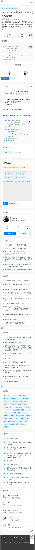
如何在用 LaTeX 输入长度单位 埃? (15, 343)
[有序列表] (9, 177)
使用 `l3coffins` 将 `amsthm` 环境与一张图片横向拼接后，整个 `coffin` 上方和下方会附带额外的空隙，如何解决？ (18, 348)
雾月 (9, 525)
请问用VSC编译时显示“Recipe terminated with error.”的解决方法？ (17, 366)
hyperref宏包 (11, 421)
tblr (16, 418)
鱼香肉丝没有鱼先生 (14, 510)
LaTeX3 (19, 396)
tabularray (6, 399)
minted (10, 413)
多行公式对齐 (6, 8)
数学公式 (6, 404)
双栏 (17, 424)
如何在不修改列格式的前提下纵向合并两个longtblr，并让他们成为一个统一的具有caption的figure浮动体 (19, 455)
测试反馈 (7, 359)
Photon (13, 218)
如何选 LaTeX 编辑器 (11, 319)
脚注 (24, 404)
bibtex (12, 415)
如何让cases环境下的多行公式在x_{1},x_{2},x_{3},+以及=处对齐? (15, 253)
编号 (5, 413)
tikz (5, 396)
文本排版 (13, 404)
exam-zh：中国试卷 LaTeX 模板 (14, 303)
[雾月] (5, 526)
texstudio (25, 399)
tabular (12, 418)
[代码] (13, 177)
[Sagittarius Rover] (5, 496)
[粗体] (5, 173)
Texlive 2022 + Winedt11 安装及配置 (16, 289)
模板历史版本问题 (12, 439)
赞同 (6, 152)
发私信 (25, 233)
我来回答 (12, 78)
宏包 (19, 413)
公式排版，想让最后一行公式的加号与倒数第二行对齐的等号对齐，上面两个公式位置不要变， (18, 259)
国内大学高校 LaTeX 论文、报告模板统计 (17, 281)
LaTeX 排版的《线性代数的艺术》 (15, 323)
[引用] (16, 177)
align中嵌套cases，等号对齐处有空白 (16, 245)
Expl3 (20, 407)
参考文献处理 (20, 415)
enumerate (7, 410)
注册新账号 (12, 203)
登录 (5, 203)
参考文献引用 (15, 410)
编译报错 (15, 401)
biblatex (22, 424)
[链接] (16, 173)
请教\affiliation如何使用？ (13, 381)
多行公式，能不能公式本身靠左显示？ (16, 248)
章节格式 (6, 415)
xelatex (25, 413)
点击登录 (22, 167)
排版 (24, 396)
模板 (21, 401)
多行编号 (14, 8)
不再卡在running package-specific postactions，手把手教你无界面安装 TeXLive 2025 (18, 309)
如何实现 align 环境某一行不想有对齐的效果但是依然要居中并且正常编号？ (18, 265)
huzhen (10, 518)
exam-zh (28, 410)
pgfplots (6, 424)
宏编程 (12, 424)
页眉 (5, 401)
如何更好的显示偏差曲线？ (15, 473)
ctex (9, 401)
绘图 (11, 407)
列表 (27, 418)
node (5, 421)
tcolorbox (13, 399)
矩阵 (26, 421)
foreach (6, 418)
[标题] (12, 173)
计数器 (19, 404)
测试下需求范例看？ (13, 464)
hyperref (21, 418)
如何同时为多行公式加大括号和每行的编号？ (18, 270)
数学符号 (6, 427)
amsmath (28, 415)
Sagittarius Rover (13, 495)
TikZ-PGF (20, 421)
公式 (19, 399)
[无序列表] (5, 177)
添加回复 (18, 153)
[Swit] (5, 504)
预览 (23, 177)
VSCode (6, 407)
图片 (15, 413)
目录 (13, 396)
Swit (9, 503)
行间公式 (26, 407)
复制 (30, 35)
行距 (22, 410)
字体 (9, 396)
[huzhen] (5, 518)
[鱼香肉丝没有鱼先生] (5, 511)
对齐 (16, 407)
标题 (25, 401)
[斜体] (8, 173)
